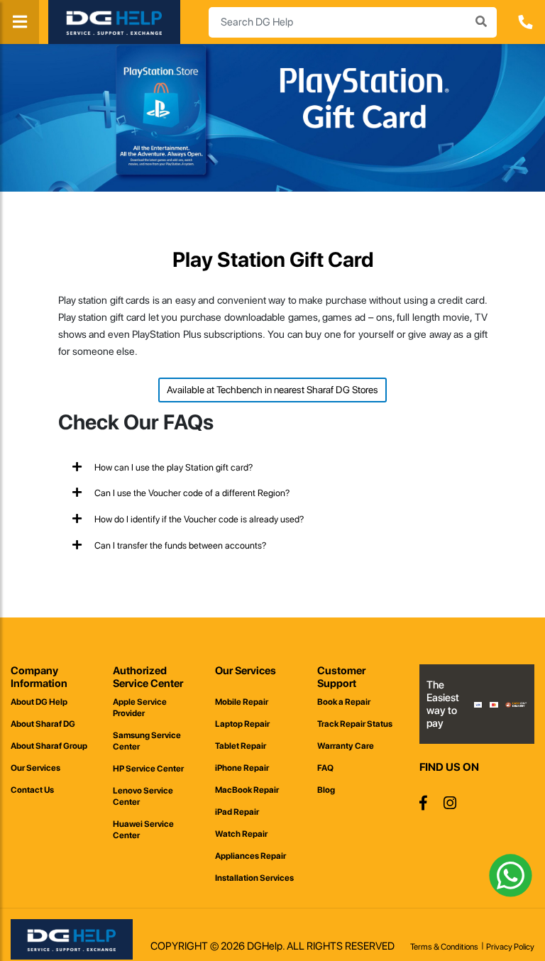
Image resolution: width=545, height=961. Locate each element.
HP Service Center (148, 769)
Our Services (35, 768)
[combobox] (353, 22)
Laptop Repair (242, 724)
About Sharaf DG (43, 724)
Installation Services (254, 878)
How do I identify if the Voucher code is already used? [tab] (198, 519)
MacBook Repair (247, 790)
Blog (326, 790)
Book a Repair (343, 702)
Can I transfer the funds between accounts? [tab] (179, 545)
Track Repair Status (354, 724)
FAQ (325, 768)
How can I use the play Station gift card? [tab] (172, 467)
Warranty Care (345, 746)
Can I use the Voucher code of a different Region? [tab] (191, 493)
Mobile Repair (241, 702)
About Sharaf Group (49, 746)
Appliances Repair (250, 856)
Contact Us (32, 790)
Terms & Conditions (444, 947)
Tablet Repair (240, 746)
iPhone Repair (242, 768)
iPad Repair (237, 812)
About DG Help (39, 702)
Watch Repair (241, 834)
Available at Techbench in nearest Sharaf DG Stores (272, 389)
